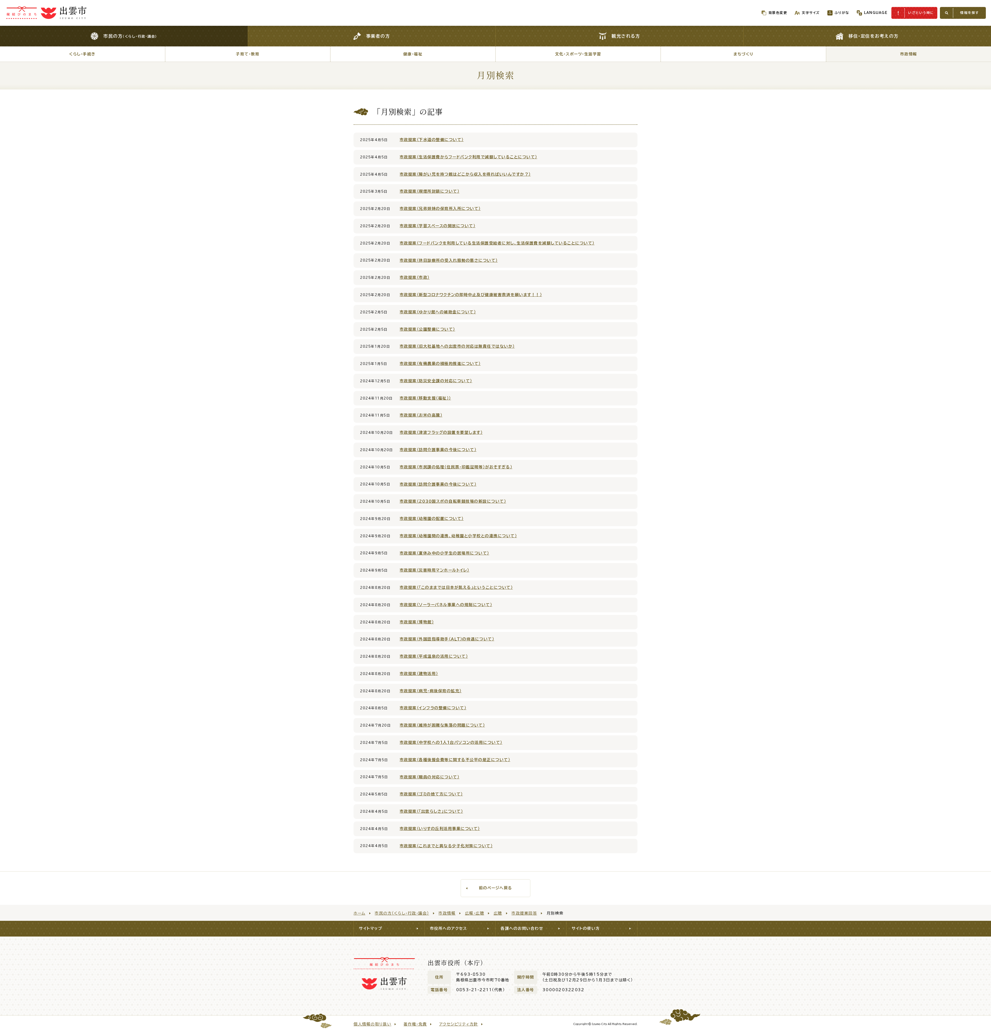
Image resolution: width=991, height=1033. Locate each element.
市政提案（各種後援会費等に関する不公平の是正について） (455, 760)
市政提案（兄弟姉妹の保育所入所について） (440, 208)
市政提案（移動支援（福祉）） (425, 398)
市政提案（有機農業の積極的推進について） (440, 363)
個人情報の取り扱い (372, 1024)
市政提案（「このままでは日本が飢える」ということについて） (456, 587)
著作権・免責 (415, 1024)
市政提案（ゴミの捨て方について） (431, 794)
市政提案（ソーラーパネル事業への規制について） (446, 605)
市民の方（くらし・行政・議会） (402, 913)
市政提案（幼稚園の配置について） (432, 518)
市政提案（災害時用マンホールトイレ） (434, 570)
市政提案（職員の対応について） (430, 777)
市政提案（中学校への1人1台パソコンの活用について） (451, 742)
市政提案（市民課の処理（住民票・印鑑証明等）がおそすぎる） (456, 467)
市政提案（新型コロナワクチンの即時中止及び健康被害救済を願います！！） (471, 295)
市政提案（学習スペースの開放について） (438, 226)
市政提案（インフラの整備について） (433, 708)
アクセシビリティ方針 (458, 1024)
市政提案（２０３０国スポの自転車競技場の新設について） (453, 501)
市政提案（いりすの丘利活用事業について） (440, 829)
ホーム (359, 913)
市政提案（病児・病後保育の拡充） (431, 691)
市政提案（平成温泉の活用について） (434, 656)
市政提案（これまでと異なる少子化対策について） (446, 846)
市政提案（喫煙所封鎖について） (430, 191)
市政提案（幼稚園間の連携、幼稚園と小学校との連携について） (458, 536)
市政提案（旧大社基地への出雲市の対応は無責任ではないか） (457, 346)
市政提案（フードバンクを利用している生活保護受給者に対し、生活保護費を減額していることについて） (497, 243)
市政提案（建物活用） (419, 674)
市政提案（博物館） (417, 622)
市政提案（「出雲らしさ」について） (431, 811)
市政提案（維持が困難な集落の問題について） (442, 725)
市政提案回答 (524, 913)
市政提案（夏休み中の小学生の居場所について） (444, 553)
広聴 (498, 913)
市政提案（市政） (415, 277)
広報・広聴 (474, 913)
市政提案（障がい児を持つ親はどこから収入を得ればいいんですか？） (465, 174)
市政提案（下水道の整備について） (432, 140)
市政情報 (446, 913)
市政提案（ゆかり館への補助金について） (438, 312)
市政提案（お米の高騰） (421, 415)
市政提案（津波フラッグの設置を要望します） (441, 432)
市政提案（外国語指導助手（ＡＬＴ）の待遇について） (447, 639)
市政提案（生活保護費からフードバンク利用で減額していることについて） (468, 157)
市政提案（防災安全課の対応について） (436, 381)
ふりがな (842, 12)
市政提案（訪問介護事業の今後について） (438, 450)
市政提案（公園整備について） (427, 329)
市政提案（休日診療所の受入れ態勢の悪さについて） (449, 260)
